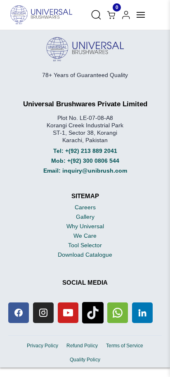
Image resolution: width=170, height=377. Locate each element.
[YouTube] (68, 312)
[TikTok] (93, 312)
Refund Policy (82, 346)
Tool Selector (85, 245)
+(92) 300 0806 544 (93, 160)
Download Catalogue (85, 254)
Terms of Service (124, 346)
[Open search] (96, 15)
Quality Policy (85, 360)
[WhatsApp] (117, 312)
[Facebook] (18, 312)
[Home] (41, 15)
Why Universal (85, 226)
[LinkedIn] (142, 312)
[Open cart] (125, 15)
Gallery (85, 216)
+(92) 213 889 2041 (91, 151)
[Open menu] (140, 15)
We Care (85, 235)
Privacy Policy (42, 346)
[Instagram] (43, 312)
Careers (85, 207)
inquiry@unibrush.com (94, 170)
